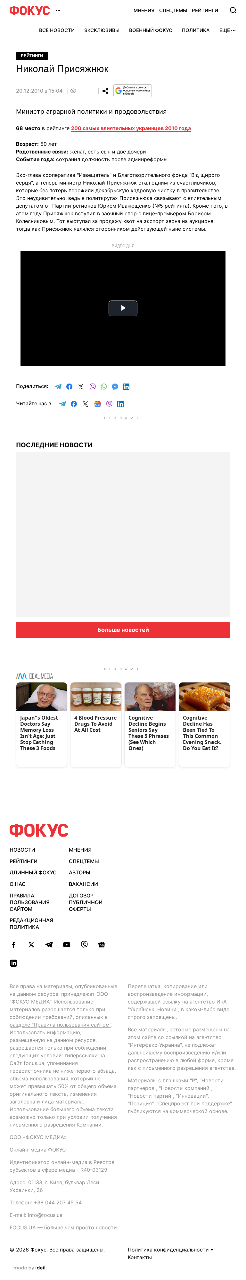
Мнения (144, 10)
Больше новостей (123, 629)
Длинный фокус (33, 872)
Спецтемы (173, 10)
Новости (22, 849)
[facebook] (13, 944)
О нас (18, 884)
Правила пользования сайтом (30, 902)
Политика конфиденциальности (168, 1249)
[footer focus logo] (39, 830)
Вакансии (83, 884)
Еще (224, 30)
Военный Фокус (150, 30)
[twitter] (31, 944)
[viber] (84, 944)
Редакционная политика (31, 923)
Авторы (79, 872)
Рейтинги (205, 10)
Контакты (140, 1257)
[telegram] (49, 944)
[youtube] (66, 944)
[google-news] (101, 944)
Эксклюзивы (101, 30)
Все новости (57, 30)
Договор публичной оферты (85, 902)
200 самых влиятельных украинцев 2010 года (131, 128)
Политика (196, 30)
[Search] (233, 10)
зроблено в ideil (30, 1268)
